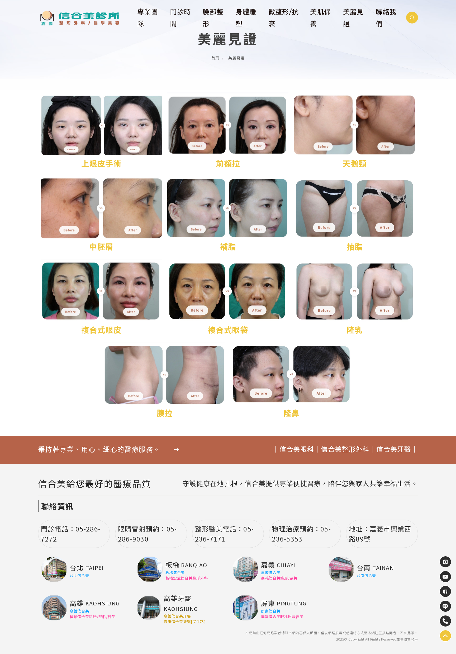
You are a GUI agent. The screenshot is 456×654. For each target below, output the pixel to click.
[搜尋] (412, 17)
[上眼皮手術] (101, 131)
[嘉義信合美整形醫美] (84, 18)
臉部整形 (213, 18)
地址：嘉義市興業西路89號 (380, 533)
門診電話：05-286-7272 (71, 533)
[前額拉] (228, 131)
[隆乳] (354, 297)
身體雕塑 (246, 18)
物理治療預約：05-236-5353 (301, 533)
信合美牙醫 (393, 449)
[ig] (445, 562)
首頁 (215, 58)
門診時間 (180, 18)
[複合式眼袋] (228, 297)
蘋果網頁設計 (407, 639)
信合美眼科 (296, 449)
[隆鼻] (291, 380)
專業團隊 (147, 18)
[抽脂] (354, 214)
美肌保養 (320, 18)
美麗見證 (353, 18)
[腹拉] (164, 380)
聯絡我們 (386, 18)
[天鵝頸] (354, 131)
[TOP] (445, 606)
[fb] (445, 591)
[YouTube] (445, 577)
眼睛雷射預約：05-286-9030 (147, 533)
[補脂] (228, 214)
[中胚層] (101, 214)
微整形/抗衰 (283, 18)
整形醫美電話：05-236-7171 (224, 533)
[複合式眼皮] (101, 297)
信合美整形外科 (345, 449)
